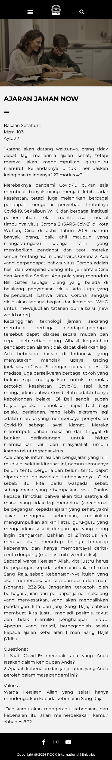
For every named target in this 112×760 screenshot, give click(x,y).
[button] (30, 11)
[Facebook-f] (43, 742)
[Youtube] (68, 742)
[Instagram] (56, 742)
